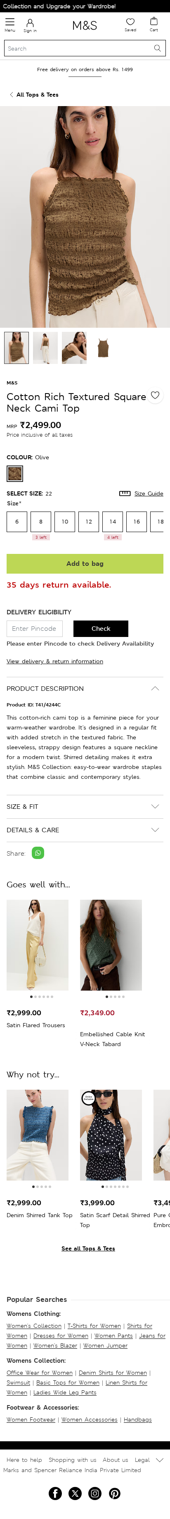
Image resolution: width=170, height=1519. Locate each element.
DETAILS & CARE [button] (33, 830)
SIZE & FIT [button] (22, 806)
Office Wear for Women (40, 1372)
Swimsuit (18, 1382)
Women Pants (113, 1335)
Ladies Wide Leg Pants (65, 1392)
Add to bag (85, 563)
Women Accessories (89, 1419)
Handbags (138, 1419)
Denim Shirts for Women (113, 1372)
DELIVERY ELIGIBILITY (39, 612)
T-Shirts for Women (94, 1325)
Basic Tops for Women (67, 1382)
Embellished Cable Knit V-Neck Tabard (112, 1039)
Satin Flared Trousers (36, 1025)
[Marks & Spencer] (85, 31)
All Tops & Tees (38, 94)
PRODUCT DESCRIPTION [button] (45, 688)
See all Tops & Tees (88, 1248)
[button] (31, 997)
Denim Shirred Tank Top (40, 1215)
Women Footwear (31, 1419)
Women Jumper (105, 1345)
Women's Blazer (55, 1345)
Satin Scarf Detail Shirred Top (115, 1220)
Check (101, 628)
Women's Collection (34, 1325)
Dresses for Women (60, 1335)
